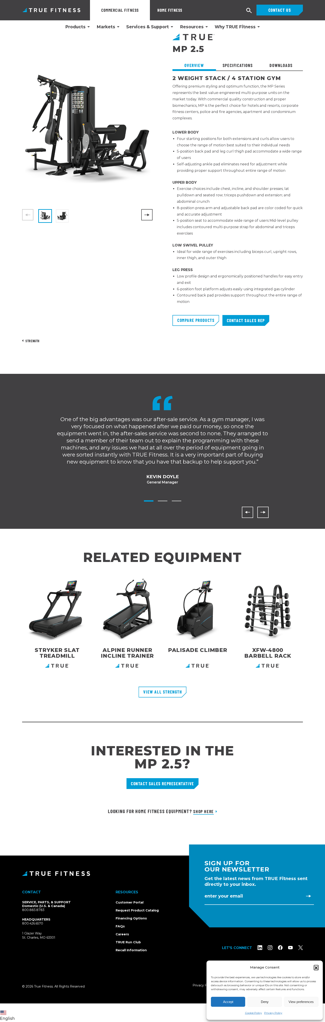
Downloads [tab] (281, 65)
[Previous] (247, 512)
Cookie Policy (253, 1012)
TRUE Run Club (128, 942)
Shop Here (203, 811)
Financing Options (131, 918)
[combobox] (8, 1012)
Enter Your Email (224, 896)
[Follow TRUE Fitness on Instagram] (270, 947)
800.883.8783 (33, 910)
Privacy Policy (273, 1012)
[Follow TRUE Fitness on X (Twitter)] (300, 947)
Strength (32, 341)
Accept (228, 1002)
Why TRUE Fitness (235, 27)
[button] (316, 967)
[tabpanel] (237, 195)
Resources (192, 27)
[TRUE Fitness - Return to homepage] (162, 873)
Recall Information (131, 950)
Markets (106, 27)
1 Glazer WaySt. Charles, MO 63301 (44, 935)
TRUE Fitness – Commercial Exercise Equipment (51, 10)
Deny (265, 1002)
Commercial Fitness (120, 10)
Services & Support (147, 27)
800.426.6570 (32, 923)
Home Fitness (169, 10)
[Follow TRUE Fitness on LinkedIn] (260, 947)
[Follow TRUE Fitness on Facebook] (280, 947)
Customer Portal (129, 902)
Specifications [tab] (238, 65)
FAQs (120, 926)
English (7, 1018)
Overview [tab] (194, 65)
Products (75, 27)
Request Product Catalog (137, 910)
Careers (122, 934)
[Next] (147, 214)
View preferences (301, 1002)
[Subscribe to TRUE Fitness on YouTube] (290, 947)
